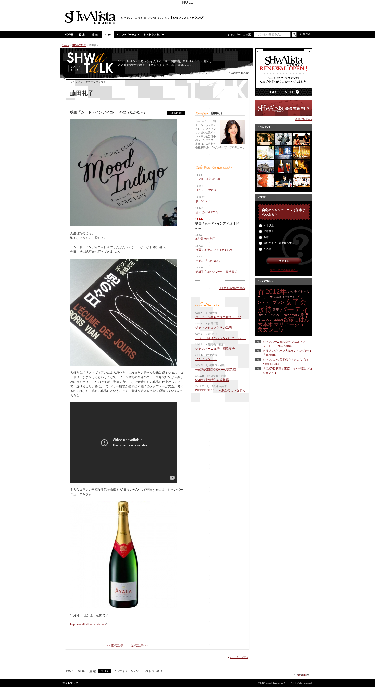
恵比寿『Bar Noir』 (208, 261)
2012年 (276, 291)
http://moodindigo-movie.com (88, 624)
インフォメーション (128, 34)
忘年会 (277, 297)
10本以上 (269, 231)
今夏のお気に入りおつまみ (213, 250)
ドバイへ (201, 201)
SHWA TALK (79, 45)
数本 (266, 237)
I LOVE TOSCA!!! (207, 190)
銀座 (276, 309)
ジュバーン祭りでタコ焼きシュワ (218, 317)
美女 (263, 329)
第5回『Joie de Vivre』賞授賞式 (216, 272)
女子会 (296, 302)
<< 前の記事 (115, 645)
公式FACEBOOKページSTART (215, 369)
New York (291, 315)
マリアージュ (289, 324)
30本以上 (269, 225)
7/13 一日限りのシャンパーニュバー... (220, 338)
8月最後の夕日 (205, 239)
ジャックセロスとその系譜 (213, 327)
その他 (267, 249)
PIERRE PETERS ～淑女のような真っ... (221, 390)
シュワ (276, 329)
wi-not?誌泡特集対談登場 (212, 380)
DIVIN (262, 315)
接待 (265, 309)
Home (65, 45)
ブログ (108, 34)
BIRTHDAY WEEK (207, 179)
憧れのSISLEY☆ (206, 212)
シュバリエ (275, 315)
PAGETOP (302, 675)
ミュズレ (265, 319)
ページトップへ (239, 657)
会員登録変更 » (303, 119)
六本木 (265, 324)
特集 (82, 34)
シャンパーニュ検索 (239, 34)
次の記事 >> (139, 645)
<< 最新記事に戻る (232, 288)
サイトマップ (70, 683)
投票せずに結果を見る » (284, 270)
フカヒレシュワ (206, 359)
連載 (95, 34)
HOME (68, 34)
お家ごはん (296, 319)
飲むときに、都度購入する (279, 243)
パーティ (294, 309)
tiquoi (278, 319)
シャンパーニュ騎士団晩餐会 (215, 348)
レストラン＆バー (154, 34)
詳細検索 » (306, 33)
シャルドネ (295, 291)
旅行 (304, 315)
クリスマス (288, 297)
